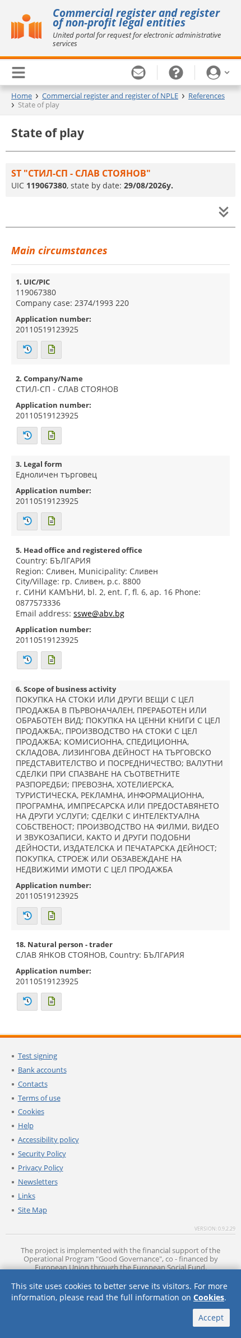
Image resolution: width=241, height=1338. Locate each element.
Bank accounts (42, 1070)
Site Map (32, 1210)
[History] (27, 350)
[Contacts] (138, 72)
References (206, 96)
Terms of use (39, 1098)
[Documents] (51, 350)
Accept (211, 1317)
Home (21, 96)
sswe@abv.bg (98, 613)
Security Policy (42, 1153)
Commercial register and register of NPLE (110, 96)
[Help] (176, 72)
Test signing (37, 1056)
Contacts (33, 1084)
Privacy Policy (40, 1168)
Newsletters (38, 1182)
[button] (218, 72)
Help (26, 1125)
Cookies (31, 1111)
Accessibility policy (48, 1139)
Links (26, 1196)
